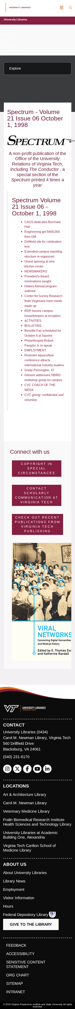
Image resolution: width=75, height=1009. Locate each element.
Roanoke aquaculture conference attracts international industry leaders (44, 360)
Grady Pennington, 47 (39, 370)
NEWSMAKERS (35, 271)
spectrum (8, 45)
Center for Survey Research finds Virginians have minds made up (43, 300)
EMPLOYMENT (35, 350)
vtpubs (7, 34)
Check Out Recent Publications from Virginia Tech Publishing (37, 524)
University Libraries (15, 19)
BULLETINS (33, 325)
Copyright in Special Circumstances (36, 468)
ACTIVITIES (32, 320)
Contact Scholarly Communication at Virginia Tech (36, 495)
